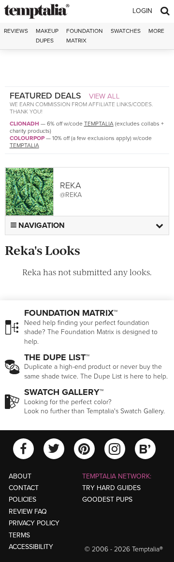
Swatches (126, 31)
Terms (19, 535)
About (20, 476)
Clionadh (24, 123)
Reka (70, 185)
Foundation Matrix (84, 35)
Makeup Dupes (47, 35)
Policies (22, 499)
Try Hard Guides (111, 488)
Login (142, 11)
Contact (24, 488)
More (156, 31)
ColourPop (27, 138)
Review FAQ (28, 511)
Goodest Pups (107, 499)
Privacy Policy (34, 523)
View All (104, 96)
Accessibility (31, 547)
